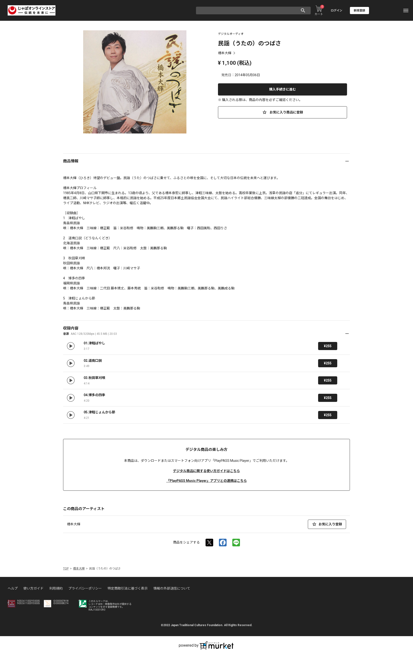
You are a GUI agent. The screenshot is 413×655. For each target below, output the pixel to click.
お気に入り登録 (330, 524)
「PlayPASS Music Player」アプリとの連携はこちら (206, 481)
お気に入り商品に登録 (286, 112)
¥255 (327, 346)
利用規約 (56, 588)
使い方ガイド (33, 588)
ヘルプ (13, 588)
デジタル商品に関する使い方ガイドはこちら (206, 471)
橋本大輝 (224, 53)
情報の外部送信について (171, 588)
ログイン (336, 10)
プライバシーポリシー (85, 588)
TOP (66, 568)
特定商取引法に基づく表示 (128, 588)
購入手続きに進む (282, 89)
